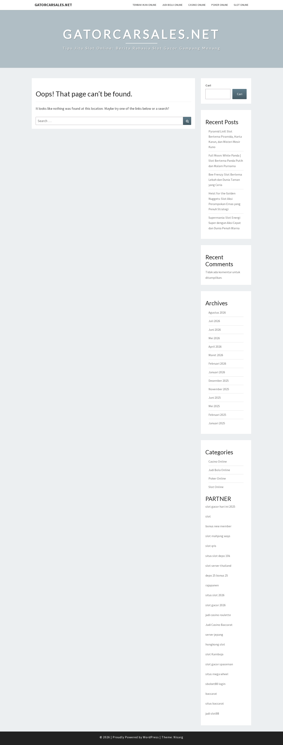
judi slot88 (212, 713)
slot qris (210, 546)
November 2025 (218, 389)
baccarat (211, 694)
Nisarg (178, 737)
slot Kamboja (214, 654)
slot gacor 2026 (215, 605)
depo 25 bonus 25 (216, 575)
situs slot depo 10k (217, 556)
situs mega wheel (216, 674)
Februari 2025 (217, 415)
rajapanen (212, 585)
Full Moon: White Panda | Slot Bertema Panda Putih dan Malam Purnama (225, 160)
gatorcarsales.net (53, 4)
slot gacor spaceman (219, 664)
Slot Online (241, 5)
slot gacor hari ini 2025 (220, 506)
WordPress (151, 737)
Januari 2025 (216, 423)
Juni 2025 (214, 397)
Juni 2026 (214, 329)
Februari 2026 (217, 363)
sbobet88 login (215, 684)
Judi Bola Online (172, 5)
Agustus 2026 (217, 312)
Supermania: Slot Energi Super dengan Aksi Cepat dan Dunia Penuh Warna (224, 223)
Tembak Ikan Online (144, 5)
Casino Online (197, 5)
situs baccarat (214, 703)
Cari (208, 85)
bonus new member (218, 526)
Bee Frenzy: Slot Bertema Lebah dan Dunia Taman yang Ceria (225, 179)
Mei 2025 (214, 406)
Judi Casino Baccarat (219, 625)
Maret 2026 (215, 355)
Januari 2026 (216, 372)
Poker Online (219, 5)
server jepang (214, 634)
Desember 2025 (218, 381)
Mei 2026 (214, 338)
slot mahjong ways (217, 536)
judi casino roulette (218, 615)
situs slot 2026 (214, 595)
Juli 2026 (214, 321)
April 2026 (215, 346)
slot (208, 516)
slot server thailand (218, 566)
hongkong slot (215, 644)
